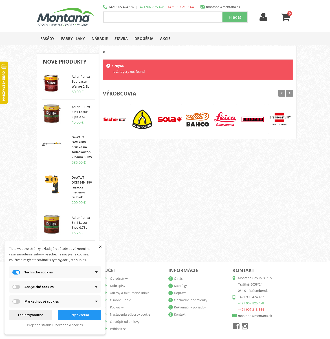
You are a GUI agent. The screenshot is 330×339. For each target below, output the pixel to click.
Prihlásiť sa (118, 329)
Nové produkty (64, 61)
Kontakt (179, 314)
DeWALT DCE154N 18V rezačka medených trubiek (82, 187)
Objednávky (119, 278)
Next (289, 93)
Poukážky (117, 307)
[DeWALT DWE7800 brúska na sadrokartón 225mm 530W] (53, 144)
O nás (178, 278)
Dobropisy (117, 286)
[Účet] (263, 17)
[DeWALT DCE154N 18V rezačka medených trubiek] (53, 184)
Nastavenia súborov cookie (130, 314)
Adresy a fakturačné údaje (130, 293)
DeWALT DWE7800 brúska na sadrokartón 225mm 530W (82, 147)
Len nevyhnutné (30, 315)
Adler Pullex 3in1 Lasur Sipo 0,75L (81, 222)
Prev (281, 93)
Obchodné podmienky (190, 300)
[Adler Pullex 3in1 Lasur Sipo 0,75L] (53, 114)
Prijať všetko (79, 315)
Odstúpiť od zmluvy (124, 321)
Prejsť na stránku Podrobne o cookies (55, 325)
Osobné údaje (120, 300)
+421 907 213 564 (181, 7)
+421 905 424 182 (121, 7)
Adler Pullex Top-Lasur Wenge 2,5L (81, 81)
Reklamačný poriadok (190, 307)
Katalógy (180, 286)
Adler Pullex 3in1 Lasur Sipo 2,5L (81, 112)
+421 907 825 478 (151, 7)
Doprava (180, 293)
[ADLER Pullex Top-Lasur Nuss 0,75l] (53, 83)
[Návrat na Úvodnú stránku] (104, 52)
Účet (110, 270)
